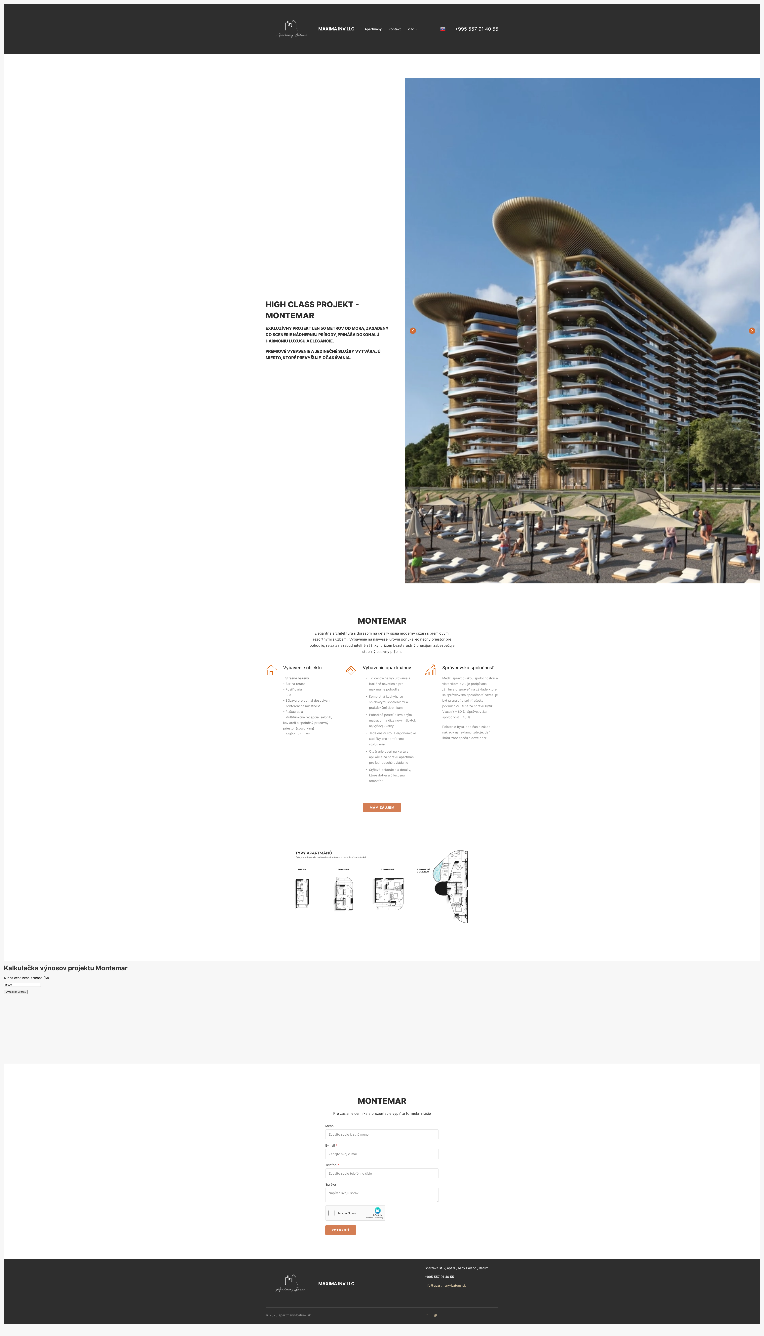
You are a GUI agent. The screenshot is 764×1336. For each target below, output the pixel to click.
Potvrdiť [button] (341, 1230)
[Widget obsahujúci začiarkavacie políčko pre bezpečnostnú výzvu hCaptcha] (355, 1213)
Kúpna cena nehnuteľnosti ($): (26, 978)
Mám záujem (382, 807)
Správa (330, 1184)
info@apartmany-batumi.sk (445, 1285)
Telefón (330, 1165)
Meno (329, 1126)
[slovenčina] (442, 29)
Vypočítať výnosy (16, 991)
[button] (752, 331)
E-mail (330, 1145)
